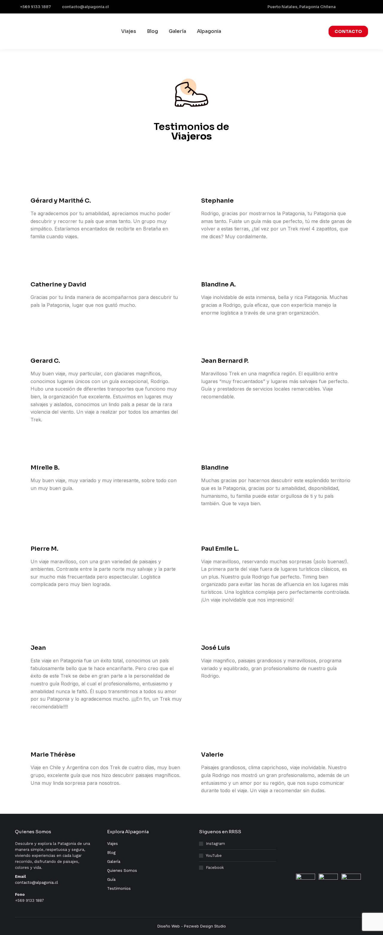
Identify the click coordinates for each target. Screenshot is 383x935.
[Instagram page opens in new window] (355, 7)
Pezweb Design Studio (205, 926)
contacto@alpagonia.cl (85, 6)
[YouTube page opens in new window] (364, 7)
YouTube (214, 855)
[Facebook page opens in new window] (345, 7)
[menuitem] (128, 31)
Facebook (215, 867)
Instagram (215, 843)
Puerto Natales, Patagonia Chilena (302, 6)
